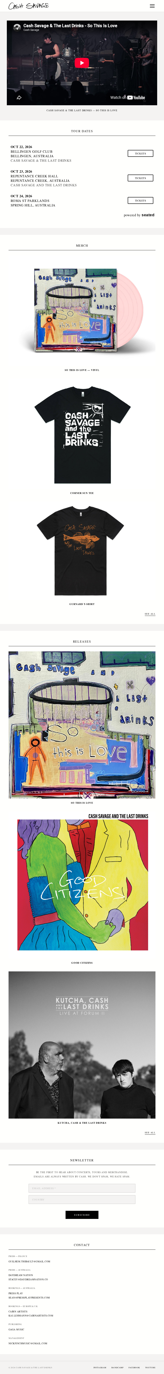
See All (150, 613)
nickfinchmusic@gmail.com (28, 1343)
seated (148, 215)
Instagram (100, 1367)
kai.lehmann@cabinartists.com (31, 1315)
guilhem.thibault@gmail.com (29, 1261)
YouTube (150, 1367)
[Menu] (152, 6)
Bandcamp (117, 1367)
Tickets (140, 153)
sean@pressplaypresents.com (29, 1297)
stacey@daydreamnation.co (28, 1279)
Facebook (134, 1367)
